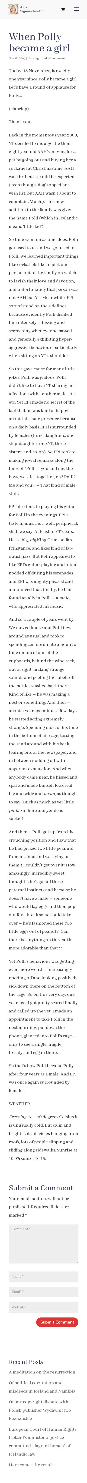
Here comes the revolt (31, 1465)
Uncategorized (37, 58)
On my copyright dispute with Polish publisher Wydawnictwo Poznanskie (40, 1410)
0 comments (57, 58)
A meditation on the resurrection (42, 1372)
